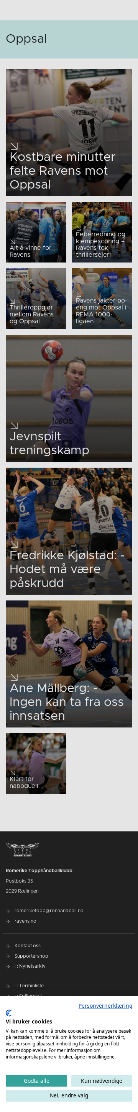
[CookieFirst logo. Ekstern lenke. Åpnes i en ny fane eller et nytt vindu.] (9, 1013)
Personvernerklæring (105, 1005)
